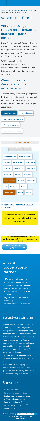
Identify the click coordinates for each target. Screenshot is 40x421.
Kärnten (18, 174)
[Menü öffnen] (3, 3)
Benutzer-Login (10, 408)
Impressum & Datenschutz (14, 402)
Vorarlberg (14, 186)
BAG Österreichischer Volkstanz (16, 288)
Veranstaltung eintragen (13, 131)
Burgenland (8, 174)
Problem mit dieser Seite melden (17, 405)
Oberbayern (30, 162)
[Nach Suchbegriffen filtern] (27, 149)
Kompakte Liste (27, 113)
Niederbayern (18, 162)
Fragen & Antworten (11, 125)
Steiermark (31, 180)
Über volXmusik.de (11, 390)
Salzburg (21, 180)
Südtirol (23, 186)
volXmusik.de (6, 10)
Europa (20, 192)
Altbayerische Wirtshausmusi (15, 279)
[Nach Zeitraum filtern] (19, 149)
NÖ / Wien (27, 174)
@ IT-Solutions (28, 414)
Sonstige (28, 192)
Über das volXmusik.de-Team (15, 393)
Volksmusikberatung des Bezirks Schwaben (16, 293)
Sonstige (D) (30, 168)
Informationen (16, 10)
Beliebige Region (10, 156)
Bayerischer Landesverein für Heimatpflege (15, 299)
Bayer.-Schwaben (25, 156)
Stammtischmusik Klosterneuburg (17, 285)
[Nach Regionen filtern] (4, 149)
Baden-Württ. (19, 168)
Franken (7, 162)
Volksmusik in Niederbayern (15, 282)
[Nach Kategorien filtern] (12, 149)
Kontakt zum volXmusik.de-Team (17, 396)
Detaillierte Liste (10, 113)
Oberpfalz (7, 168)
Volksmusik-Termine (28, 10)
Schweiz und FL (9, 192)
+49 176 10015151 (20, 419)
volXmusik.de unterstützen (14, 399)
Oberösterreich (9, 180)
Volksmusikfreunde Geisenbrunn (17, 304)
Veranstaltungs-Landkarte (13, 119)
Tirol (5, 186)
